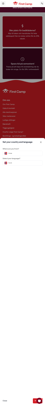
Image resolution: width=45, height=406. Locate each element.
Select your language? (11, 158)
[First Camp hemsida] (22, 3)
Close (5, 401)
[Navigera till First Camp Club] (3, 3)
